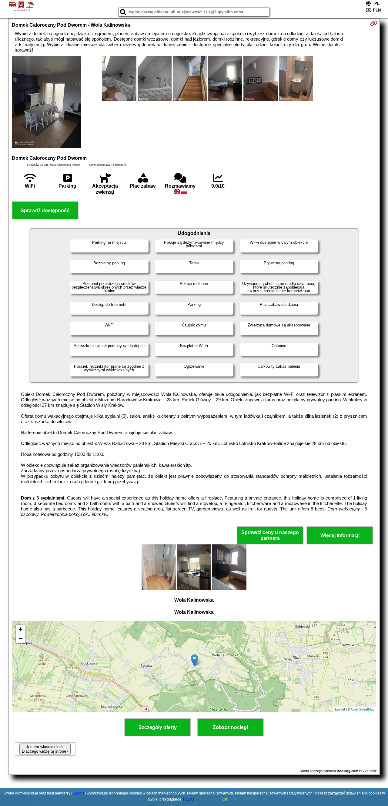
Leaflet (340, 709)
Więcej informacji (340, 535)
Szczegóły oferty (158, 727)
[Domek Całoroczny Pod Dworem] (46, 102)
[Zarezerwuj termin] (374, 23)
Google (78, 793)
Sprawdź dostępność (45, 210)
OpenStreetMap (362, 709)
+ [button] (20, 629)
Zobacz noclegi (230, 727)
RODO (188, 799)
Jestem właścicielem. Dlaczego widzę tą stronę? (45, 749)
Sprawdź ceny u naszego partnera (270, 535)
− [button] (20, 638)
